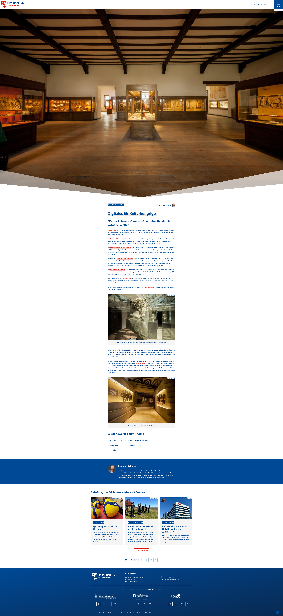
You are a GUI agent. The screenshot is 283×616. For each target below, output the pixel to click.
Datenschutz (102, 613)
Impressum (94, 613)
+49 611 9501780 (168, 577)
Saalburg (128, 278)
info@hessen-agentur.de (172, 579)
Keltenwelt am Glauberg (118, 269)
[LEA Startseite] (12, 4)
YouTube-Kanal (150, 287)
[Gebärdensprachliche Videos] (261, 4)
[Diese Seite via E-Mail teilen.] (155, 560)
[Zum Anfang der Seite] (277, 612)
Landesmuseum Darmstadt (125, 258)
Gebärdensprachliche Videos (144, 613)
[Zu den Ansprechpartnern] (265, 4)
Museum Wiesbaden (117, 239)
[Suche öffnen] (269, 4)
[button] (141, 440)
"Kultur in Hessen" (114, 230)
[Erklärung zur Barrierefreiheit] (254, 4)
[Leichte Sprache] (258, 4)
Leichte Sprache (130, 613)
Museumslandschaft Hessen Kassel (121, 247)
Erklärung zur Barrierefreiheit (116, 613)
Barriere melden (159, 613)
